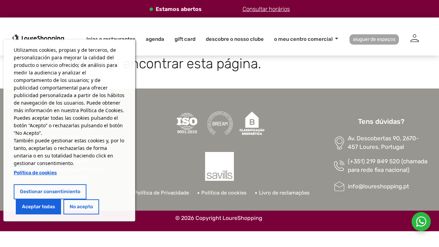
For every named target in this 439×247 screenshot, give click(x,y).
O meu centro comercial (303, 39)
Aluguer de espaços (374, 39)
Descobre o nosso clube (235, 39)
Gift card (185, 39)
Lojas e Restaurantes (110, 39)
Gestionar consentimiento (50, 192)
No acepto (81, 207)
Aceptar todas (38, 207)
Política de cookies (35, 173)
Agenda (155, 39)
